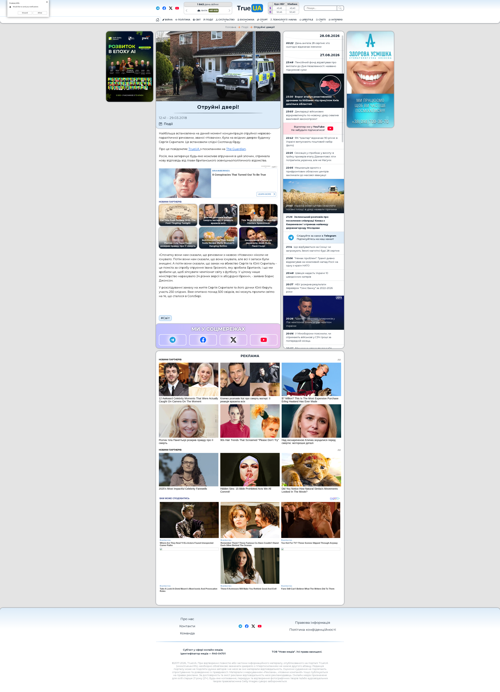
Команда (187, 633)
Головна (230, 27)
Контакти (187, 626)
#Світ (165, 318)
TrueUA (194, 149)
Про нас (187, 619)
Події (245, 27)
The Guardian (236, 149)
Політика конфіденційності (312, 630)
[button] (186, 10)
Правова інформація (312, 622)
